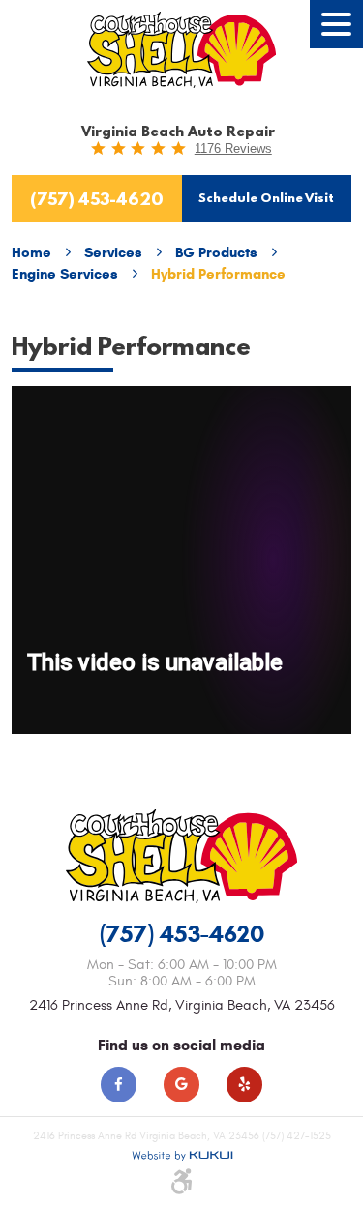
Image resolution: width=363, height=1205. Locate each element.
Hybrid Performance (218, 273)
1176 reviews (233, 148)
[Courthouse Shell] (181, 50)
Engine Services (65, 273)
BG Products (216, 252)
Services (113, 252)
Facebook (118, 1084)
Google (181, 1084)
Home (31, 252)
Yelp (244, 1084)
